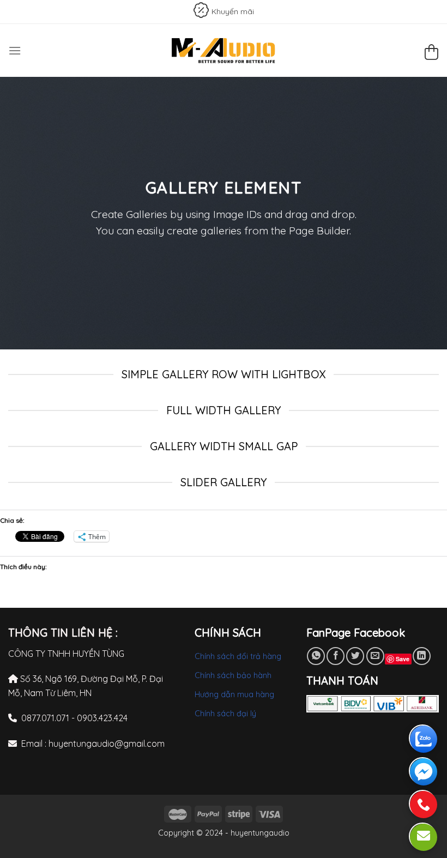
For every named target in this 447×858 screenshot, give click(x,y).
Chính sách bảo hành (233, 675)
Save (402, 659)
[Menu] (14, 50)
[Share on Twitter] (355, 656)
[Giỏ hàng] (431, 53)
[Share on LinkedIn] (422, 656)
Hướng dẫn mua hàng (234, 694)
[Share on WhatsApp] (316, 656)
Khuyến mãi (233, 11)
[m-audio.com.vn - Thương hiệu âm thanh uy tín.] (223, 50)
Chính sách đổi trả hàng (238, 656)
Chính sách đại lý (225, 713)
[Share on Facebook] (336, 656)
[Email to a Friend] (375, 656)
